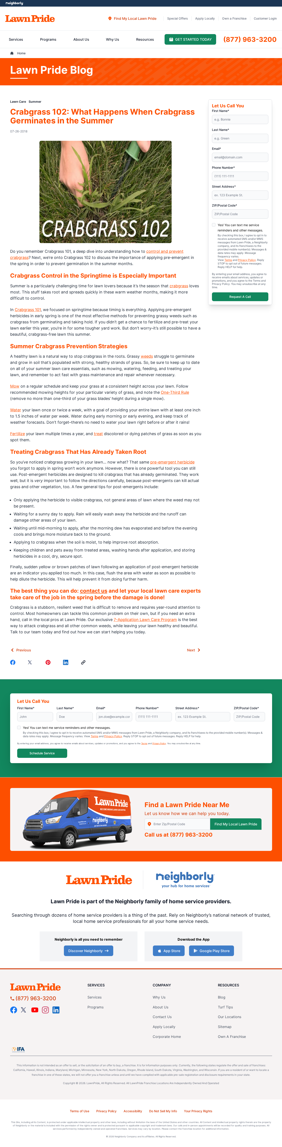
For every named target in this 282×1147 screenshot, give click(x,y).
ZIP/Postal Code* (224, 205)
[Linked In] (66, 662)
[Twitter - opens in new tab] (24, 1009)
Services (94, 997)
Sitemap (225, 1026)
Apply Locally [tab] (205, 18)
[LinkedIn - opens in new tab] (55, 1009)
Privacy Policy (247, 260)
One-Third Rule (175, 392)
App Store (171, 951)
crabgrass (179, 286)
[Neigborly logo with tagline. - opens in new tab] (185, 879)
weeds (147, 356)
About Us (160, 1007)
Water (15, 410)
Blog (221, 997)
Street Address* (224, 186)
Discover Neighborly (85, 951)
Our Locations (229, 1017)
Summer (35, 101)
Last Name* (220, 130)
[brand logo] (30, 18)
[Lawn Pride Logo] (43, 987)
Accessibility (133, 1111)
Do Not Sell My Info (163, 1111)
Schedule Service (42, 753)
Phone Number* (223, 167)
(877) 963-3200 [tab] (250, 39)
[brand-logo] (99, 880)
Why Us (159, 997)
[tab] (132, 18)
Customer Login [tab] (265, 18)
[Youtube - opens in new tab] (34, 1009)
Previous (23, 650)
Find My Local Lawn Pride (236, 824)
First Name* (220, 111)
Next (191, 650)
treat (98, 433)
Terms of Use (79, 1111)
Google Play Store (215, 951)
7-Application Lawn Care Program (145, 619)
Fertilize (17, 433)
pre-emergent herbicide (172, 462)
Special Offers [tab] (177, 18)
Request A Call (240, 297)
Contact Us (162, 1017)
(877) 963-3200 (191, 835)
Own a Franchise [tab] (234, 18)
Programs (95, 1007)
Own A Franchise (232, 1036)
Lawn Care (18, 101)
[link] (84, 662)
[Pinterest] (48, 662)
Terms (228, 260)
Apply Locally (164, 1026)
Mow (14, 386)
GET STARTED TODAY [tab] (193, 39)
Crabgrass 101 (28, 309)
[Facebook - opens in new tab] (13, 1009)
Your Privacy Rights (198, 1111)
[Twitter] (31, 662)
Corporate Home (167, 1036)
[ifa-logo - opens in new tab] (18, 1049)
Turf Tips (225, 1007)
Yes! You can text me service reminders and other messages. (67, 727)
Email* (216, 148)
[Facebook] (13, 662)
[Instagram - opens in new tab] (45, 1009)
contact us (93, 591)
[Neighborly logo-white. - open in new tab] (14, 3)
